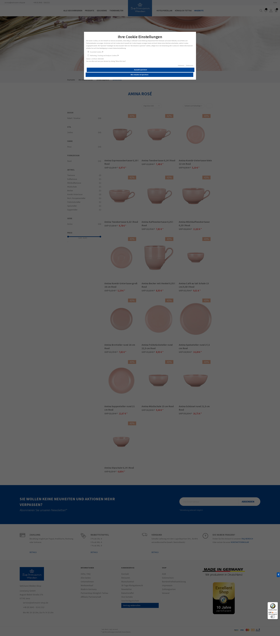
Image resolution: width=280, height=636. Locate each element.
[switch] (273, 616)
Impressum (181, 65)
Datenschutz (189, 65)
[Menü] (276, 603)
